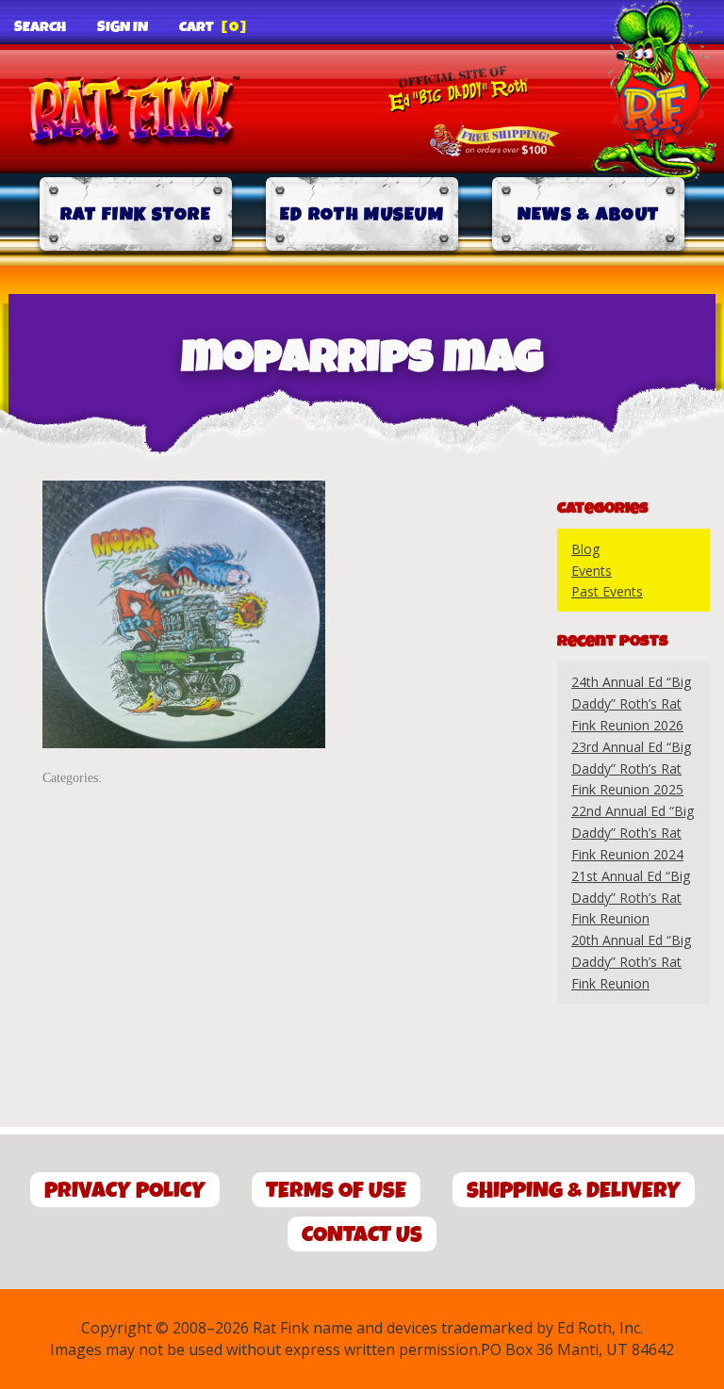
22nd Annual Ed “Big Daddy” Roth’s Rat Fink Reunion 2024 (632, 832)
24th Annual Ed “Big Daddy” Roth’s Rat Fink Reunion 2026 (631, 703)
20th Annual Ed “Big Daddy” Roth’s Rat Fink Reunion (631, 961)
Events (591, 571)
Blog (585, 549)
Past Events (607, 591)
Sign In (122, 27)
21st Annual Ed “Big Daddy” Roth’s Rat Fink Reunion (630, 897)
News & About (589, 214)
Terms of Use (336, 1190)
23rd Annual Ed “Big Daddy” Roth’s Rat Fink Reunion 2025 (631, 768)
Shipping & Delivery (574, 1190)
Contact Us (362, 1234)
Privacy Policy (125, 1190)
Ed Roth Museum (362, 214)
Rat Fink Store (135, 214)
